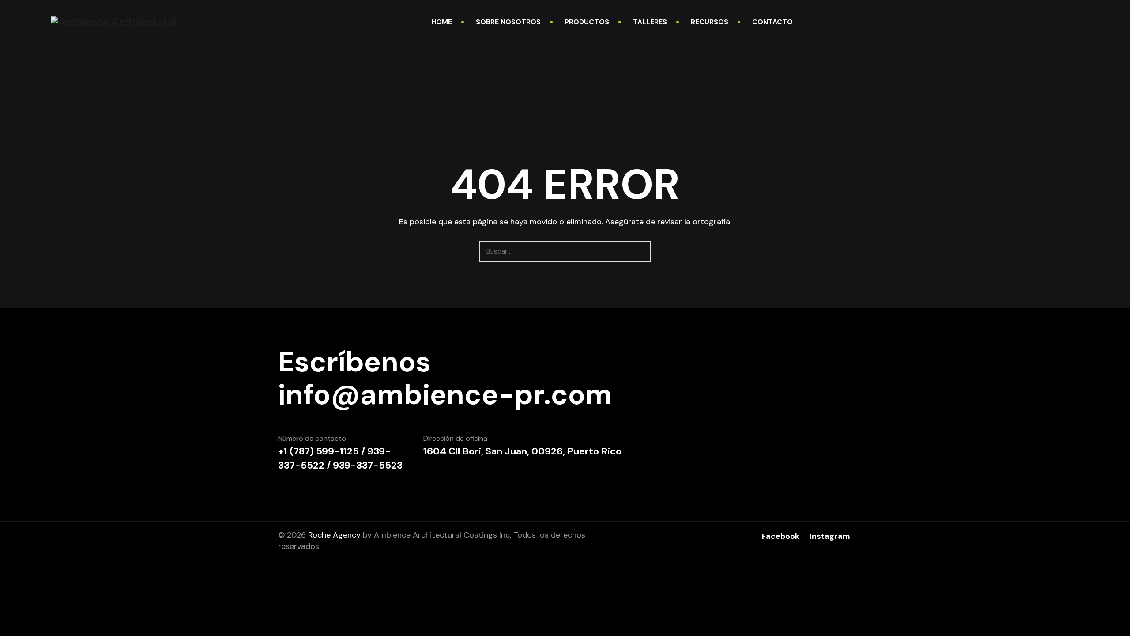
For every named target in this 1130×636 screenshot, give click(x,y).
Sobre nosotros (508, 21)
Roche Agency (334, 535)
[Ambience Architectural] (113, 22)
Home (441, 21)
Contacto (772, 21)
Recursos (709, 21)
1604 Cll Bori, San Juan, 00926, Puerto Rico (522, 451)
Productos (587, 21)
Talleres (650, 21)
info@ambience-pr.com (445, 395)
